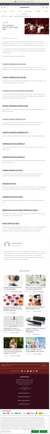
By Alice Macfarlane (39, 291)
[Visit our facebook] (22, 371)
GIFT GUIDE (5, 22)
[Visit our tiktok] (33, 371)
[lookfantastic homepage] (24, 7)
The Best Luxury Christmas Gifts (14, 119)
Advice (4, 11)
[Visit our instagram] (27, 371)
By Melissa (36, 334)
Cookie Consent (24, 387)
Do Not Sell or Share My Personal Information (24, 389)
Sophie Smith (17, 243)
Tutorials (12, 11)
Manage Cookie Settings (6, 431)
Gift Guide (37, 11)
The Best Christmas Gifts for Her (14, 64)
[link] (43, 7)
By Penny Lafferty (15, 355)
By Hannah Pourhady (16, 291)
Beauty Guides (28, 11)
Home (2, 16)
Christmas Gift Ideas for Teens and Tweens (17, 90)
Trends (19, 11)
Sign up (44, 365)
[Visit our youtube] (30, 371)
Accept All (35, 431)
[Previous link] (1, 12)
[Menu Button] (1, 7)
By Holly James (37, 354)
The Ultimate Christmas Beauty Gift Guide (23, 16)
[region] (24, 424)
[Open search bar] (4, 7)
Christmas (11, 16)
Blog (6, 16)
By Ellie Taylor (37, 311)
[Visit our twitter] (24, 371)
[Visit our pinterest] (36, 371)
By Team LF (13, 313)
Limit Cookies (43, 431)
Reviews (46, 11)
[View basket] (46, 7)
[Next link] (48, 12)
